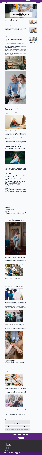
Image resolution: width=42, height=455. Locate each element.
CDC (9, 113)
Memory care (12, 327)
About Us (22, 444)
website (23, 372)
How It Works (17, 444)
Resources (25, 2)
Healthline (19, 144)
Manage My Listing (33, 2)
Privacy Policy (28, 444)
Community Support (35, 447)
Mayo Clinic (12, 171)
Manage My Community (34, 446)
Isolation (6, 205)
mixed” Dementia (8, 208)
